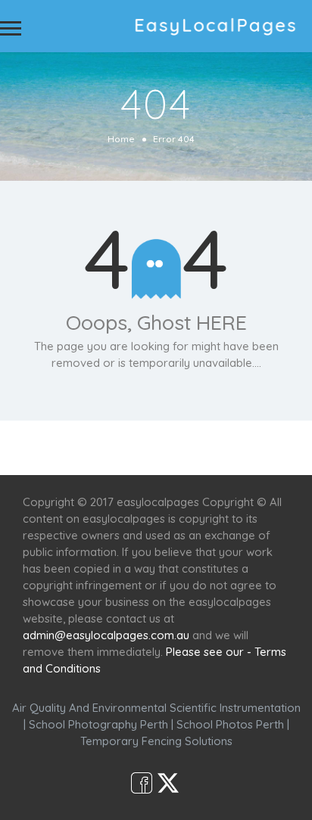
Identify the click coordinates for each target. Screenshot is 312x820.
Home (121, 138)
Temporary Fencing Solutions (156, 741)
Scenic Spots (169, 447)
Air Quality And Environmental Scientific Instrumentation (156, 707)
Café (233, 447)
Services (93, 447)
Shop (278, 447)
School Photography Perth (98, 724)
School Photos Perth (230, 724)
